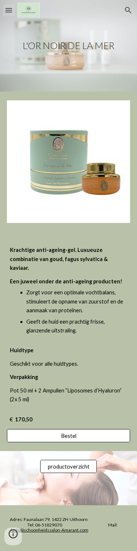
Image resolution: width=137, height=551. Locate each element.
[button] (9, 10)
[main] (68, 46)
